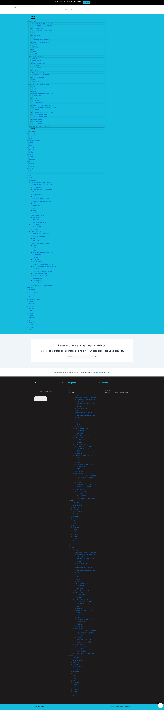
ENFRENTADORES (39, 77)
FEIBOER (75, 530)
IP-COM (75, 514)
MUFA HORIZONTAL (39, 63)
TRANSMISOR (37, 124)
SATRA (31, 152)
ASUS (79, 460)
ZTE (30, 171)
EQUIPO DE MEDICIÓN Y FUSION (85, 397)
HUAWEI (31, 168)
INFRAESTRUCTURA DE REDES (41, 126)
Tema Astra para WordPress (101, 372)
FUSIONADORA (38, 28)
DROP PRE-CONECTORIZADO (43, 93)
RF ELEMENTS (33, 133)
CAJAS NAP (79, 437)
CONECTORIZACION (81, 444)
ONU (34, 51)
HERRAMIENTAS (80, 473)
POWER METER (38, 35)
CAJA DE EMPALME (37, 56)
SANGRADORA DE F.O (84, 487)
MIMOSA (31, 308)
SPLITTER (80, 471)
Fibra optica (32, 21)
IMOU (74, 532)
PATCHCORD (81, 467)
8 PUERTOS (36, 70)
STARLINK (32, 156)
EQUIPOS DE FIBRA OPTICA (40, 40)
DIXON (75, 525)
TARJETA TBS (37, 280)
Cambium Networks (35, 140)
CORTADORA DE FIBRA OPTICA (43, 105)
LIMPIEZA (36, 110)
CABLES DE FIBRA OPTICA (40, 84)
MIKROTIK (76, 503)
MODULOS (36, 47)
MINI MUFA (80, 431)
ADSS (35, 86)
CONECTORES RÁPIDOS (41, 75)
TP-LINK (31, 297)
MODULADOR (81, 491)
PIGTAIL (35, 98)
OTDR (35, 33)
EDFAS (35, 44)
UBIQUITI (76, 507)
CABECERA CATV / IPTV (39, 117)
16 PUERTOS (37, 227)
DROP (79, 462)
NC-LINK (75, 518)
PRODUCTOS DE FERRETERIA (43, 112)
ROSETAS (36, 82)
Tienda (33, 19)
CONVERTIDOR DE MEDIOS (42, 42)
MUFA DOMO (81, 433)
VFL (78, 410)
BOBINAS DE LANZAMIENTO (42, 185)
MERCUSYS (32, 145)
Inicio (33, 16)
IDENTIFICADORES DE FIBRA (42, 30)
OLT (78, 422)
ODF (78, 451)
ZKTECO (31, 163)
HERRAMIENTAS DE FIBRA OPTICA (44, 107)
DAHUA (75, 536)
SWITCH (79, 426)
